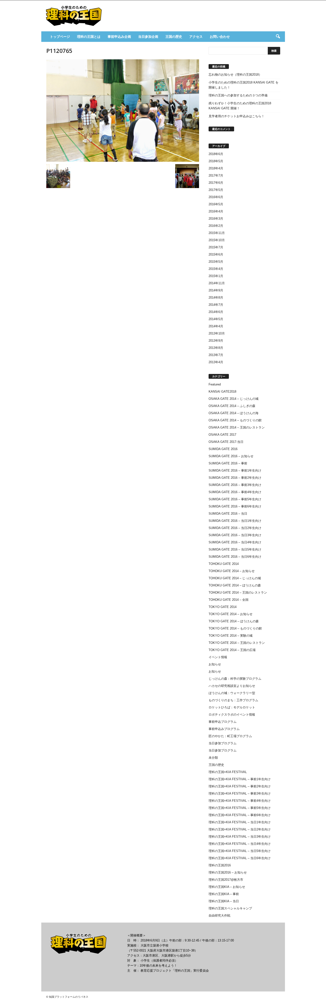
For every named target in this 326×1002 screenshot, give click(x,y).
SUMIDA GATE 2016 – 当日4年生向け (235, 542)
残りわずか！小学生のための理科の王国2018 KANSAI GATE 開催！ (240, 105)
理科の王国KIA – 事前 (224, 894)
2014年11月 (217, 283)
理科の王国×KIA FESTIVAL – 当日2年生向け (240, 829)
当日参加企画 (148, 36)
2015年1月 (216, 276)
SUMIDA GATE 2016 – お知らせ (231, 456)
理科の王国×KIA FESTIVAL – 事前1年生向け (240, 779)
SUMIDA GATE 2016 (223, 449)
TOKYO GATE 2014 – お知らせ (230, 614)
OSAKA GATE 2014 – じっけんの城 (233, 399)
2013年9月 (216, 340)
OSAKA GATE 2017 (222, 434)
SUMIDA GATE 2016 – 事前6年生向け (235, 506)
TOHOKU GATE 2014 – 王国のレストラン (238, 592)
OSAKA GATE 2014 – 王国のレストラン (237, 427)
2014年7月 (216, 304)
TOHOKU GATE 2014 (224, 564)
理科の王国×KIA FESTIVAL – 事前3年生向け (240, 793)
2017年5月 (216, 190)
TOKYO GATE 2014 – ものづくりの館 (235, 628)
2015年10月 (217, 240)
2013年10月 (217, 333)
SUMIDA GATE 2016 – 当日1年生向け (235, 521)
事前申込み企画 (119, 36)
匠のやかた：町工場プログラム (230, 736)
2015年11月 (217, 233)
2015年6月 (216, 254)
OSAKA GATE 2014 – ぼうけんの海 (233, 413)
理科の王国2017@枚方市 (226, 879)
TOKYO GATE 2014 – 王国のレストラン (237, 643)
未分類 (213, 757)
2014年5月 (216, 319)
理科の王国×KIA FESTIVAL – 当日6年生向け (240, 858)
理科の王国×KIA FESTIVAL (228, 772)
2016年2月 (216, 226)
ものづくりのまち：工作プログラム (233, 700)
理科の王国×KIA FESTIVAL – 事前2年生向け (240, 786)
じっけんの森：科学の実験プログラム (235, 678)
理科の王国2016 (220, 865)
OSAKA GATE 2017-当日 (226, 442)
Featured (215, 384)
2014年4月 (216, 326)
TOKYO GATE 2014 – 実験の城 (230, 635)
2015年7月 (216, 247)
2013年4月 (216, 362)
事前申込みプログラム (224, 729)
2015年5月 (216, 261)
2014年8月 (216, 297)
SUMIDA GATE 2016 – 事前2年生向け (235, 477)
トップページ (60, 36)
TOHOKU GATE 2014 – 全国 (228, 599)
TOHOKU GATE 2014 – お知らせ (232, 571)
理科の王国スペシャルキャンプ (230, 908)
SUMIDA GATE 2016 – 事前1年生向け (235, 470)
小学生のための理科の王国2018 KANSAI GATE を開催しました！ (244, 85)
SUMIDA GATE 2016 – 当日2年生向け (235, 528)
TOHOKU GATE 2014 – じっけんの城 (235, 578)
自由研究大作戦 (219, 915)
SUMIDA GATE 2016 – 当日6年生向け (235, 556)
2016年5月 (216, 204)
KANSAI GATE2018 (222, 391)
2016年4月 (216, 211)
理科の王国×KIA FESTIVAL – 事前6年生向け (240, 815)
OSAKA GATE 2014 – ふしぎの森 (232, 406)
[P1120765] (122, 110)
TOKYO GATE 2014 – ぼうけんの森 (234, 621)
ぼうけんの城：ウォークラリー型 (232, 693)
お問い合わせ (220, 36)
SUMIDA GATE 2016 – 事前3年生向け (235, 485)
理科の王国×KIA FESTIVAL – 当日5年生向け (240, 851)
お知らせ (215, 664)
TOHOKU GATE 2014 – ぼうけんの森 (235, 585)
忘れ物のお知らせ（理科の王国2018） (235, 74)
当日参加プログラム (223, 743)
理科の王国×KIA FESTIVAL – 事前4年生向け (240, 800)
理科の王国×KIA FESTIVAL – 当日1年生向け (240, 822)
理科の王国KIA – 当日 (224, 901)
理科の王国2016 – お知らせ (228, 872)
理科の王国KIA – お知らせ (227, 887)
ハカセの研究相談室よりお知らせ (232, 686)
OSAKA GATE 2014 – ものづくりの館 (235, 420)
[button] (278, 36)
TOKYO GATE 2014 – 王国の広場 (232, 650)
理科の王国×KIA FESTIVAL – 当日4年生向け (240, 844)
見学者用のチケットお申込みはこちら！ (236, 116)
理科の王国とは (88, 36)
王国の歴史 (173, 36)
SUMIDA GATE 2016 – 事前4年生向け (235, 492)
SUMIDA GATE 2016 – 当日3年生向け (235, 535)
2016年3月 (216, 218)
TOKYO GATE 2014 (223, 607)
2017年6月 (216, 182)
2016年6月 (216, 197)
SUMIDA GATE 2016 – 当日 (228, 513)
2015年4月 (216, 269)
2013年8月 (216, 348)
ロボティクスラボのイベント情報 (232, 714)
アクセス (196, 36)
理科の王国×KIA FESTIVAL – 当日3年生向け (240, 836)
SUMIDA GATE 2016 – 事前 (228, 463)
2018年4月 (216, 168)
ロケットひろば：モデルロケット (232, 707)
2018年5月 (216, 161)
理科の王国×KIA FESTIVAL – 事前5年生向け (240, 808)
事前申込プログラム (223, 722)
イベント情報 (218, 657)
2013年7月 (216, 355)
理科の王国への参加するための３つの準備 (238, 95)
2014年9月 (216, 290)
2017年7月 (216, 175)
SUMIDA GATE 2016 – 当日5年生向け (235, 549)
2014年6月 (216, 312)
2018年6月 (216, 154)
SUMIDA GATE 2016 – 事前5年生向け (235, 499)
